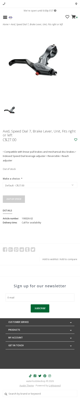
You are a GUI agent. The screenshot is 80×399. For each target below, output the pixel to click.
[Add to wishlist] (75, 140)
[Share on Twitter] (33, 249)
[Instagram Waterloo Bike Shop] (50, 375)
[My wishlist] (67, 17)
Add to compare (68, 259)
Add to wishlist (50, 259)
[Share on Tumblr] (27, 249)
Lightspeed (55, 385)
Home (6, 24)
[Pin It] (16, 249)
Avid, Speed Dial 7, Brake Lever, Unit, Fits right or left (37, 24)
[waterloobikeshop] (10, 17)
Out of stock (14, 199)
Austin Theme (27, 385)
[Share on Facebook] (5, 249)
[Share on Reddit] (22, 249)
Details (7, 210)
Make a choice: (12, 178)
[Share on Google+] (10, 249)
